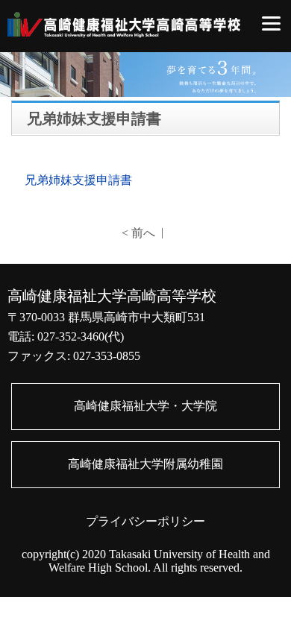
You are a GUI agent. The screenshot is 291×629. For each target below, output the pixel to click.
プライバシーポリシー (145, 521)
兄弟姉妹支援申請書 (78, 180)
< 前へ (138, 233)
